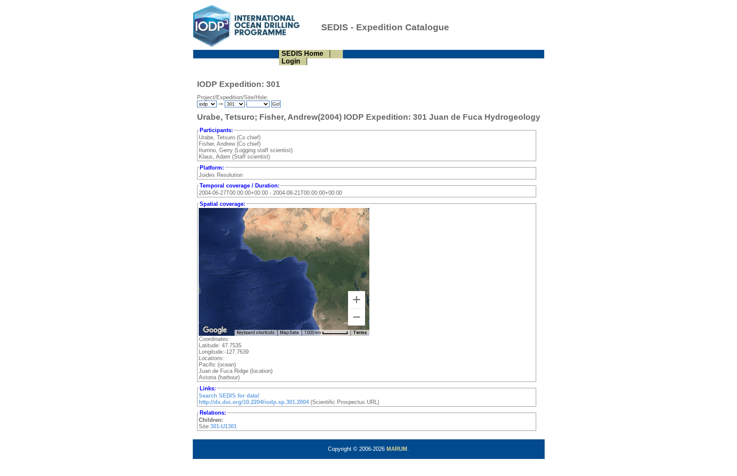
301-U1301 (223, 426)
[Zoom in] (356, 299)
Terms (360, 332)
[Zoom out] (356, 317)
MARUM (396, 449)
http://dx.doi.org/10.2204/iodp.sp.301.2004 (254, 402)
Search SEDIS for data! (229, 395)
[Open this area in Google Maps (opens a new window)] (215, 330)
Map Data (289, 332)
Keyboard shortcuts (256, 332)
